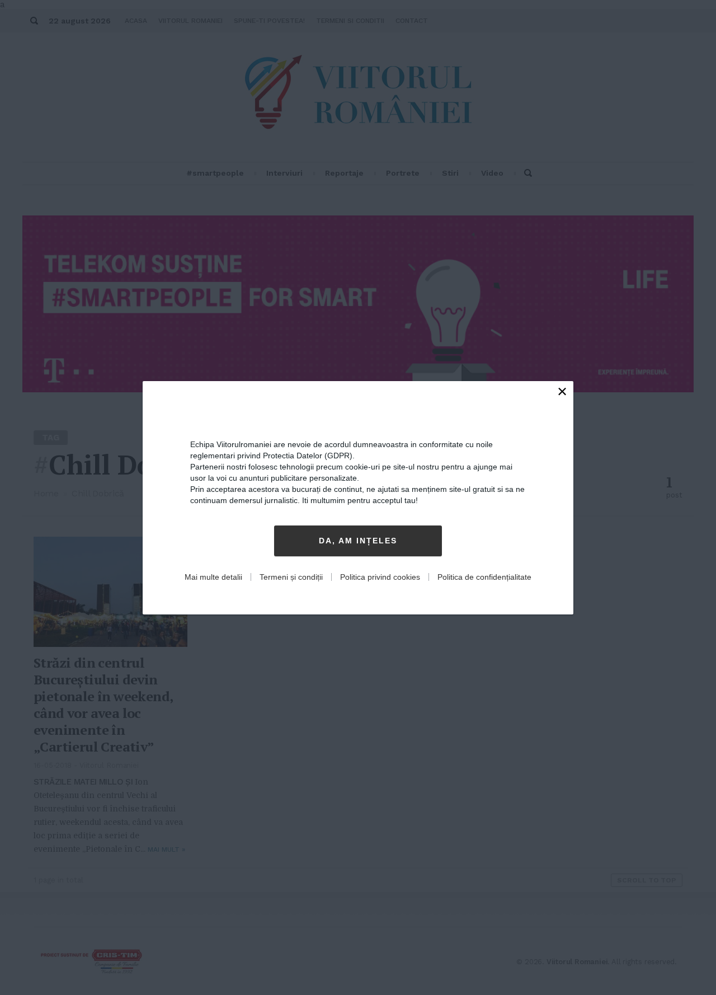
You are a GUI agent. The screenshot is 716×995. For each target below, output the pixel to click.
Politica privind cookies (380, 577)
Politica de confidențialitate (484, 577)
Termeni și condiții (291, 577)
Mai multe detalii (213, 577)
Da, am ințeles (358, 540)
